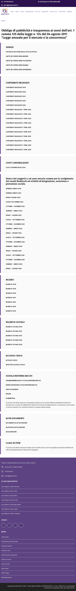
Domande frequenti (6, 546)
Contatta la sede (5, 550)
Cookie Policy (5, 537)
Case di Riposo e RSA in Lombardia (10, 513)
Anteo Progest (5, 573)
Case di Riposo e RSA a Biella (9, 495)
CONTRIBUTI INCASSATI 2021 (16, 96)
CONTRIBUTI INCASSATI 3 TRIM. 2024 (18, 118)
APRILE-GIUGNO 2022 (13, 197)
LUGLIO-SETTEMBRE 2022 (14, 202)
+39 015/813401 (8, 1)
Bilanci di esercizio (6, 559)
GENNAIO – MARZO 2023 (14, 211)
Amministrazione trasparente (9, 555)
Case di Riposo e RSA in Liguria (9, 509)
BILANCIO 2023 (11, 306)
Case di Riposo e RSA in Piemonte (10, 486)
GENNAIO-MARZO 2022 (13, 193)
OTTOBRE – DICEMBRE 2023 (15, 224)
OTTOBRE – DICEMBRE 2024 (15, 242)
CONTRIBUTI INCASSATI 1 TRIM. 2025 (18, 127)
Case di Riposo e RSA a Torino (9, 491)
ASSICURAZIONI (11, 432)
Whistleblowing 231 (6, 577)
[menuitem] (12, 11)
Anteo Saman (5, 568)
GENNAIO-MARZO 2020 (13, 188)
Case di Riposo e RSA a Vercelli (9, 500)
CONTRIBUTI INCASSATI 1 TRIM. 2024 (18, 110)
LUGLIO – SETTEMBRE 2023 (15, 220)
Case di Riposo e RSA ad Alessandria (11, 504)
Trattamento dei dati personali (9, 541)
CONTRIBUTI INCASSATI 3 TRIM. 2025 (18, 136)
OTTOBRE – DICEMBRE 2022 (15, 206)
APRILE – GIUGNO (12, 233)
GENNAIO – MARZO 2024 (14, 228)
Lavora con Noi (5, 564)
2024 (20, 233)
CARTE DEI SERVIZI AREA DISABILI (17, 65)
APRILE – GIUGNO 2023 (13, 215)
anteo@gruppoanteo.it (10, 5)
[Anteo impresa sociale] (5, 11)
